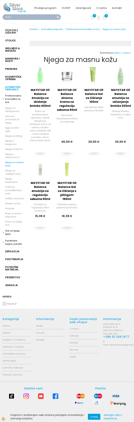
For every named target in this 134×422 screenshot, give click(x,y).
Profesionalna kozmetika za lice (13, 99)
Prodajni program (45, 8)
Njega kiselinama (11, 180)
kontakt (40, 339)
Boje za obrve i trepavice (13, 215)
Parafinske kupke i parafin (13, 242)
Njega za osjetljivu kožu (13, 172)
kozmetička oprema (14, 353)
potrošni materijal (13, 367)
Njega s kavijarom (11, 142)
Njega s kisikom (14, 149)
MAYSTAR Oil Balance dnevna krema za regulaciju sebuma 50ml (67, 100)
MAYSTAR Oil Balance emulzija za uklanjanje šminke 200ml (120, 98)
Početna (33, 29)
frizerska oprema (12, 374)
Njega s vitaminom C (12, 155)
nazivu (125, 52)
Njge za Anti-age (12, 129)
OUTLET (66, 8)
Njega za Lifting (13, 136)
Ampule (9, 208)
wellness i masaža (13, 346)
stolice (6, 332)
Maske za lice (13, 203)
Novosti (74, 349)
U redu (94, 417)
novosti (40, 332)
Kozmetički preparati (52, 29)
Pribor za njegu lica (13, 223)
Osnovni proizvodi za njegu (12, 119)
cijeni (116, 52)
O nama (101, 8)
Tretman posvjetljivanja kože (13, 190)
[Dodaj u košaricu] (40, 190)
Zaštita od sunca (14, 198)
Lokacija (74, 335)
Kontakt (117, 8)
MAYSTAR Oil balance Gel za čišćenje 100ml (93, 96)
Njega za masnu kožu (14, 164)
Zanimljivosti (83, 8)
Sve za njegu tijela (12, 232)
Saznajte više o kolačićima (113, 416)
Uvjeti (73, 356)
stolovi (6, 325)
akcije (39, 325)
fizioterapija (9, 360)
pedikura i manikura (14, 339)
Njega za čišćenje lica (12, 109)
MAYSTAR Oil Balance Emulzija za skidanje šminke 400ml (40, 98)
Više (40, 94)
